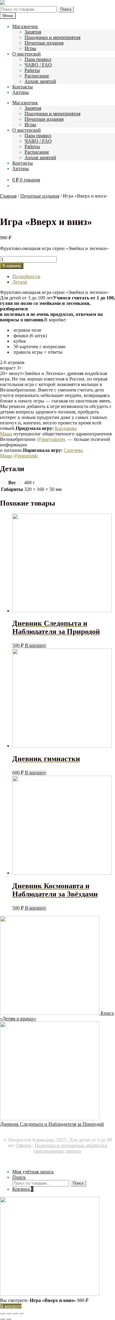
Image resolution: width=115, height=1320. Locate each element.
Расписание (37, 75)
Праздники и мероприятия (52, 37)
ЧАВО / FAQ (38, 64)
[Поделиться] (8, 1313)
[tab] (63, 276)
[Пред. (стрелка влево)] (2, 1319)
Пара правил (38, 59)
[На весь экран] (14, 1313)
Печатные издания (44, 42)
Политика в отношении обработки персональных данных (71, 1148)
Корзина (22, 1189)
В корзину (11, 265)
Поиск (65, 9)
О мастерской (26, 53)
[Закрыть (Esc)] (2, 1313)
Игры (30, 48)
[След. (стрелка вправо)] (8, 1319)
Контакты (22, 86)
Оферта (23, 1145)
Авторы (20, 92)
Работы (32, 70)
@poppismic (25, 455)
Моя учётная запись (33, 1171)
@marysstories (51, 439)
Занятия (33, 31)
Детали (19, 281)
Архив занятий (40, 81)
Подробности (26, 276)
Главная (8, 196)
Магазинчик (25, 26)
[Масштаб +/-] (20, 1313)
